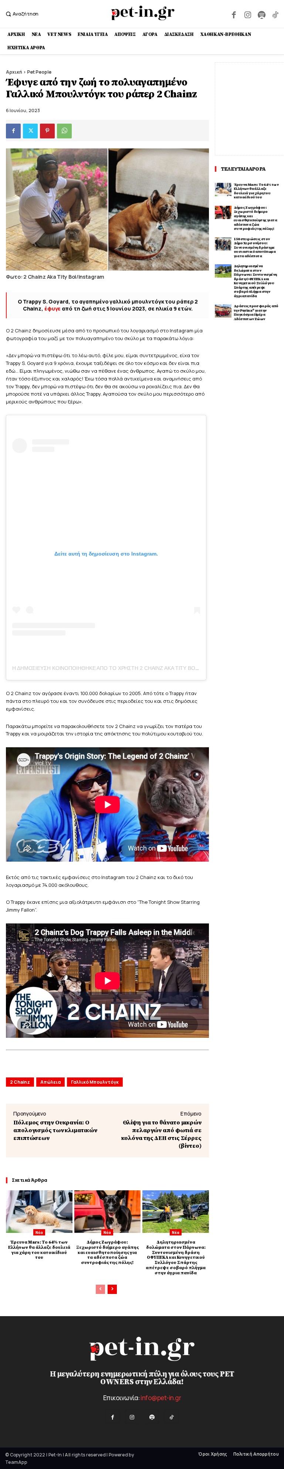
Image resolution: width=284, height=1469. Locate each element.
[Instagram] (248, 14)
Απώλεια (50, 1082)
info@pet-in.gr (161, 1397)
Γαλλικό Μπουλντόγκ (95, 1082)
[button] (21, 14)
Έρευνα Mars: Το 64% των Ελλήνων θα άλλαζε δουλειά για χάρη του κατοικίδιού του (39, 1250)
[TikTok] (275, 14)
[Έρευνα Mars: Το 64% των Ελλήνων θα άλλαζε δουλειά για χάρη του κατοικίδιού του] (39, 1211)
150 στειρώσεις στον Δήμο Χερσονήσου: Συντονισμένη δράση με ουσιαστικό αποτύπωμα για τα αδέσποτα (254, 247)
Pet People (39, 72)
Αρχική (14, 72)
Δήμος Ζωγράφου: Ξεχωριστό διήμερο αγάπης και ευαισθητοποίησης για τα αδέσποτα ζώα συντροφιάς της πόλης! (107, 1252)
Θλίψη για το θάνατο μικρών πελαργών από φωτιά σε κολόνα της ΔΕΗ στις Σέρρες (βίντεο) (161, 1134)
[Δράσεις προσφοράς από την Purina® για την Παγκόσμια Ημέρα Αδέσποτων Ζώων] (223, 311)
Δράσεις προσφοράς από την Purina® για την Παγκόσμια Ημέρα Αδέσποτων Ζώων (256, 312)
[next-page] (112, 1289)
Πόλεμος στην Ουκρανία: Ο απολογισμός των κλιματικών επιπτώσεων (55, 1130)
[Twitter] (30, 131)
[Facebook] (234, 14)
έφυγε (52, 308)
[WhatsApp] (64, 131)
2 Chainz (20, 1082)
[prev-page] (100, 1289)
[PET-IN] (143, 13)
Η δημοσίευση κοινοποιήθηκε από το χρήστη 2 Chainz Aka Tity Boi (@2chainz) (120, 668)
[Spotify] (261, 14)
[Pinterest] (47, 131)
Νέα (39, 1232)
